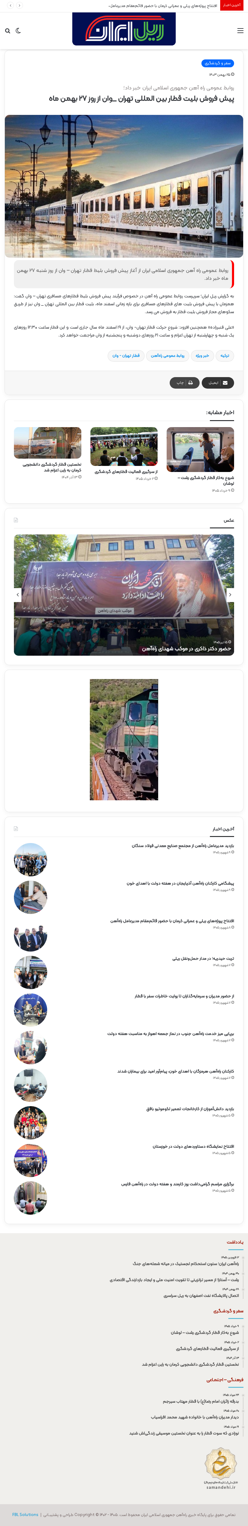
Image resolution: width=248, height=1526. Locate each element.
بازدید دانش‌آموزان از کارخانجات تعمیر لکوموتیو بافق (190, 1109)
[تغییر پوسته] (18, 33)
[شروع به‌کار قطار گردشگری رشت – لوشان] (200, 449)
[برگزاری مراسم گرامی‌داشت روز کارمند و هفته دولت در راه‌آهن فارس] (30, 1198)
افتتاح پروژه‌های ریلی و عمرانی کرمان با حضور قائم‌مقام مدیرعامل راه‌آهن (157, 6)
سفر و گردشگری (218, 63)
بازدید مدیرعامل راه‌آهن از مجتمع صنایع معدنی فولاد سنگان (183, 846)
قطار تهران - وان (126, 356)
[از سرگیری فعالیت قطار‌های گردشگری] (124, 446)
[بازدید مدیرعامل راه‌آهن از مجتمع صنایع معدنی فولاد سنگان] (30, 859)
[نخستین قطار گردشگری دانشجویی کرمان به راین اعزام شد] (47, 443)
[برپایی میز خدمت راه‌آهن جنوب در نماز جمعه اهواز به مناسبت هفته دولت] (30, 1047)
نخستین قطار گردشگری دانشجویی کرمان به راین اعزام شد (52, 467)
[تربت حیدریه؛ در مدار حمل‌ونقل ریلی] (30, 972)
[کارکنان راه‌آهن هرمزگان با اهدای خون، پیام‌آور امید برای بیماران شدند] (30, 1085)
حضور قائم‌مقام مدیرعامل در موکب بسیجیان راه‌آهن (173, 649)
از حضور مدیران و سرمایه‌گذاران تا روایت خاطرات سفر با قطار (184, 996)
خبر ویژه (202, 356)
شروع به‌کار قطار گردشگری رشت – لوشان (206, 481)
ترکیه (224, 356)
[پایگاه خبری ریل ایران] (124, 31)
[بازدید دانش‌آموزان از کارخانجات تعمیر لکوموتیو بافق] (30, 1122)
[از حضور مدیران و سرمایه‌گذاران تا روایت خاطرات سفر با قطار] (30, 1010)
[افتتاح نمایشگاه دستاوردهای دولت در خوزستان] (30, 1160)
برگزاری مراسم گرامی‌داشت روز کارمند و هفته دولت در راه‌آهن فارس (177, 1184)
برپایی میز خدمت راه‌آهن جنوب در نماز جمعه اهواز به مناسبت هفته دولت (170, 1034)
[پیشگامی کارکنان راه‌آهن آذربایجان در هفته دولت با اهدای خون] (30, 897)
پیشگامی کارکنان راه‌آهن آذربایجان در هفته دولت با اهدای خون (180, 883)
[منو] (240, 33)
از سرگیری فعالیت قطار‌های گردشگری (126, 472)
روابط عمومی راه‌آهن (167, 356)
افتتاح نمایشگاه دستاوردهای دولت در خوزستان (193, 1146)
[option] (124, 595)
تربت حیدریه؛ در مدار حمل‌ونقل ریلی (203, 958)
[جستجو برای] (8, 33)
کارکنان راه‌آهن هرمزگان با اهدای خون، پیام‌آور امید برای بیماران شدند (175, 1071)
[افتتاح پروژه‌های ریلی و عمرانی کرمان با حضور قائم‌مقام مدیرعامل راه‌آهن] (30, 935)
